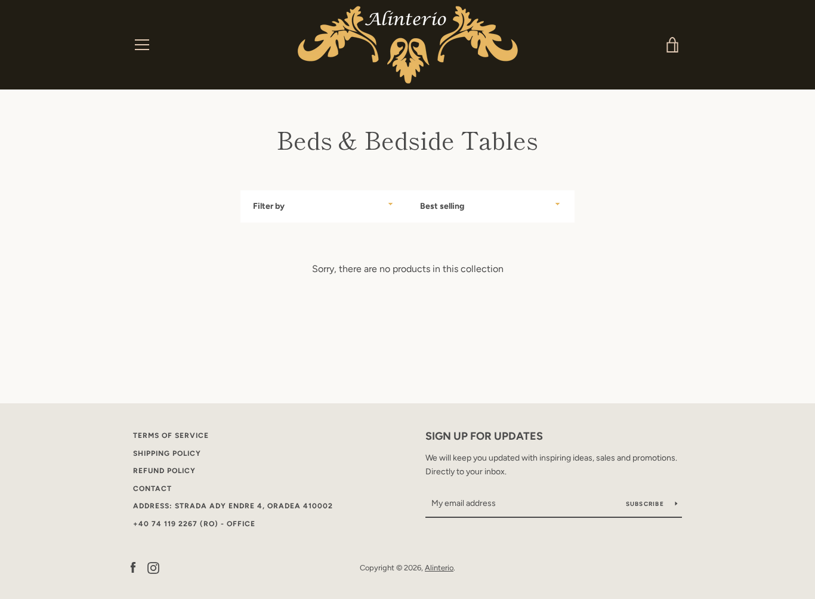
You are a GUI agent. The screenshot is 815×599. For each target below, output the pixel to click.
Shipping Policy (167, 453)
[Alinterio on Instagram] (153, 567)
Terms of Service (171, 435)
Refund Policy (164, 471)
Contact (152, 488)
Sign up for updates (484, 436)
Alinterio (439, 567)
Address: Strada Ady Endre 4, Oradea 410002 (233, 506)
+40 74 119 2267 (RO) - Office (194, 524)
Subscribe (646, 504)
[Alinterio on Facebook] (133, 567)
